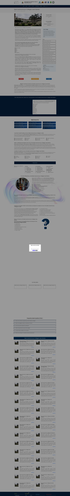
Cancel (36, 250)
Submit (34, 250)
